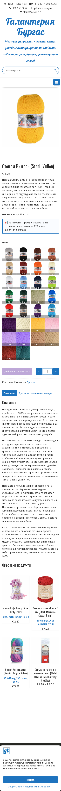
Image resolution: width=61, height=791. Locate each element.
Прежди (31, 382)
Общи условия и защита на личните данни (29, 786)
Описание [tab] (9, 393)
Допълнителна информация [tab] (36, 393)
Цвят (5, 242)
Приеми (30, 779)
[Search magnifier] (55, 70)
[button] (56, 82)
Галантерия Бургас (30, 27)
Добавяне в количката (17, 371)
